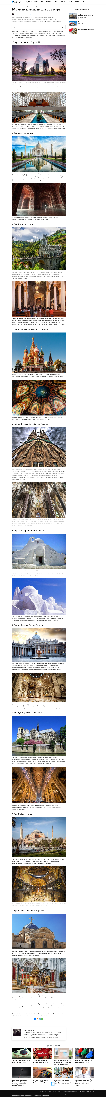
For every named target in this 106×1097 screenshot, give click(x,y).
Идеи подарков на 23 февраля (86, 29)
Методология (31, 14)
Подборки (19, 6)
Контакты (92, 1091)
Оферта (60, 1091)
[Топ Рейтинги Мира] (17, 2)
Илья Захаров (22, 14)
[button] (92, 2)
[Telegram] (40, 1019)
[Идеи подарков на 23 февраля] (73, 31)
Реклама (55, 1091)
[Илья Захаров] (13, 14)
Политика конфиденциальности (70, 1091)
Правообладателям (84, 1091)
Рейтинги (14, 6)
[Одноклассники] (37, 1019)
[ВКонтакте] (35, 1019)
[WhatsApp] (42, 1019)
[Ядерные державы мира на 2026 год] (73, 23)
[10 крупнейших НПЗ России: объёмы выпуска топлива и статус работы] (73, 16)
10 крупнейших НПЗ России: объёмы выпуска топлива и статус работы (85, 15)
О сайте (42, 1091)
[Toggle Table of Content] (62, 27)
